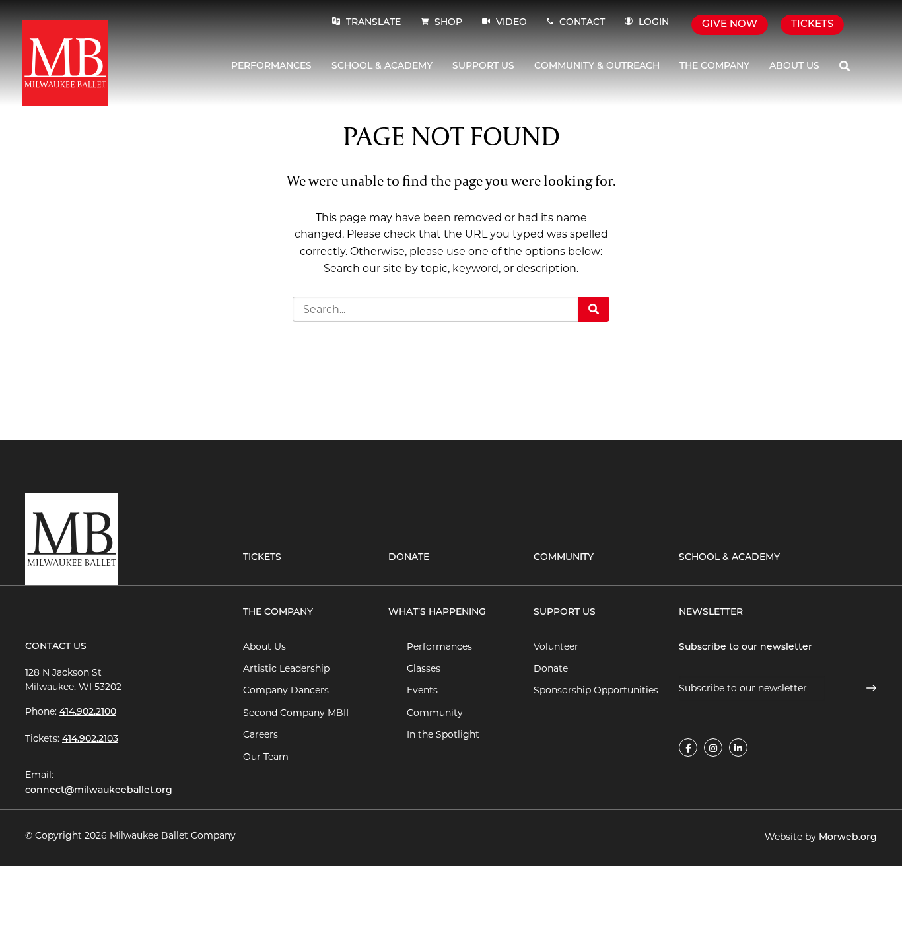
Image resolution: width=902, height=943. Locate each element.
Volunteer (556, 646)
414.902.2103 (90, 739)
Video (510, 23)
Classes (423, 668)
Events (422, 690)
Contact (582, 23)
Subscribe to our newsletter (745, 647)
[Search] (844, 66)
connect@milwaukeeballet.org (98, 791)
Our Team (266, 757)
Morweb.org (848, 838)
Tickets (812, 25)
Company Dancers (286, 690)
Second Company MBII (296, 712)
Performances (271, 66)
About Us (794, 66)
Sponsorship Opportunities (596, 690)
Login (654, 23)
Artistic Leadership (286, 668)
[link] (688, 747)
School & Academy (382, 66)
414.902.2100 (87, 712)
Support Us (483, 66)
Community (564, 558)
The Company (714, 66)
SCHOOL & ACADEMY (729, 558)
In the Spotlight (443, 734)
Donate (408, 558)
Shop (448, 23)
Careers (260, 734)
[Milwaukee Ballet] (65, 61)
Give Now (729, 25)
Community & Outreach (597, 66)
